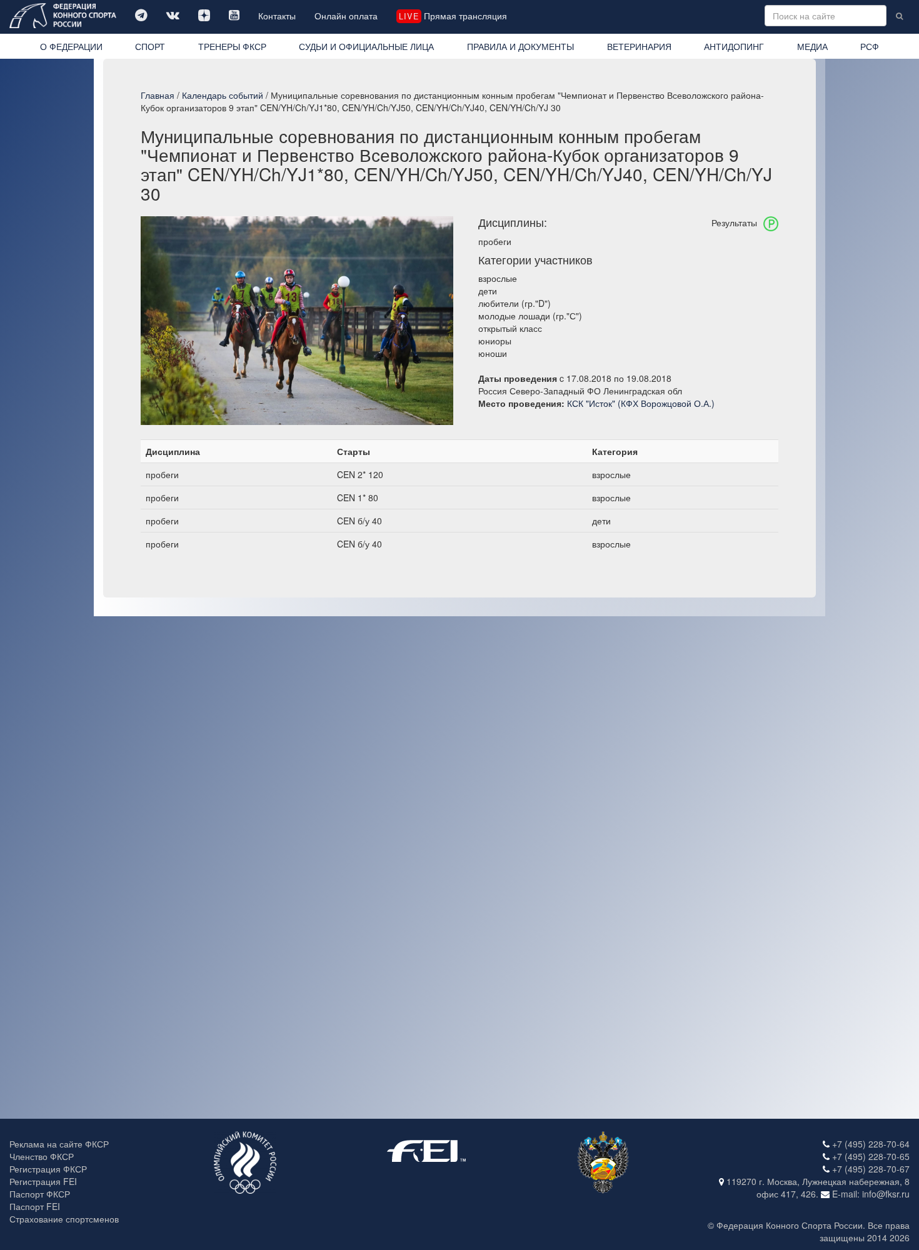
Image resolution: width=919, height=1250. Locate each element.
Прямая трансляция (452, 15)
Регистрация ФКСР (48, 1168)
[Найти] (899, 15)
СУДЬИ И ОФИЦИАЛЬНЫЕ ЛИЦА (366, 46)
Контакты (277, 15)
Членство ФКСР (41, 1156)
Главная (157, 95)
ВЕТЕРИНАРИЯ (639, 46)
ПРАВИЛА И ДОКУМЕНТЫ (520, 46)
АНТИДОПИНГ (734, 46)
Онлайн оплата (346, 15)
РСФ (869, 46)
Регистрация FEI (43, 1181)
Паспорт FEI (34, 1206)
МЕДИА (812, 46)
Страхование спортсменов (64, 1218)
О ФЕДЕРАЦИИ (71, 46)
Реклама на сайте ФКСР (59, 1144)
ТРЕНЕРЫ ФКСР (232, 46)
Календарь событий (222, 95)
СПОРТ (150, 46)
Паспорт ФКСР (39, 1194)
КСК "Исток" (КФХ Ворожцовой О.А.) (641, 403)
